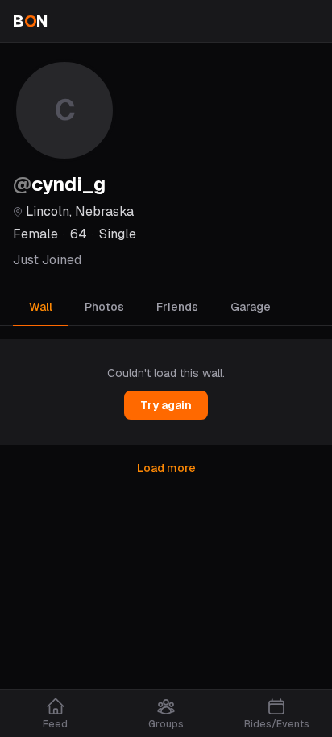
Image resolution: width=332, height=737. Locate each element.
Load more (166, 468)
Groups (166, 724)
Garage (250, 307)
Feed (55, 724)
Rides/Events (276, 724)
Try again (166, 405)
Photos (104, 307)
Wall (40, 307)
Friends (177, 307)
